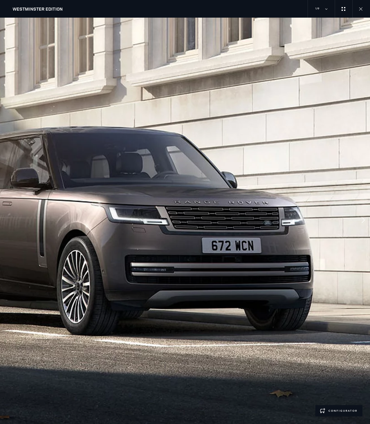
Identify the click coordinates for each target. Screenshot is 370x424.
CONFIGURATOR (342, 411)
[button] (363, 220)
